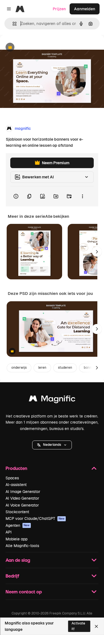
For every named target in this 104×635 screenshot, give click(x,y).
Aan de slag (18, 560)
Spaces (12, 477)
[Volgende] (97, 251)
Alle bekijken (57, 216)
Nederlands (52, 444)
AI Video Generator (22, 498)
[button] (52, 445)
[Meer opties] (82, 196)
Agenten (18, 525)
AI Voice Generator (22, 505)
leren (42, 367)
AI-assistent (16, 484)
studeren (65, 367)
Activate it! (78, 626)
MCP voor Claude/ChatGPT (35, 518)
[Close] (96, 626)
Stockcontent (17, 511)
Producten (16, 468)
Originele (36, 47)
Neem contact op (24, 591)
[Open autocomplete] (12, 24)
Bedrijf (12, 576)
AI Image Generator (23, 491)
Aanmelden (84, 8)
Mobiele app (16, 539)
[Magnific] (52, 400)
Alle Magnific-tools (22, 545)
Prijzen (59, 8)
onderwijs (19, 367)
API (9, 532)
